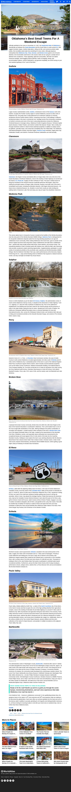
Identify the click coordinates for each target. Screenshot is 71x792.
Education (44, 1)
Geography (35, 1)
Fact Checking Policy (28, 776)
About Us (21, 776)
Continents (17, 1)
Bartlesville (39, 663)
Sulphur (42, 301)
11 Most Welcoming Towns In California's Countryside (43, 763)
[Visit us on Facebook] (5, 781)
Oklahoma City (23, 53)
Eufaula (33, 552)
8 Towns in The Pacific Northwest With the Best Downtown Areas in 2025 (26, 748)
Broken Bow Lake (55, 430)
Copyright (16, 776)
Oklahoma (56, 45)
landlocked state (46, 45)
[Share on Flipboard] (10, 710)
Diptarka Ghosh (12, 715)
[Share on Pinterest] (18, 710)
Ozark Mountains (30, 47)
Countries (26, 1)
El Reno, (11, 488)
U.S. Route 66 (19, 180)
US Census (36, 301)
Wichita (54, 360)
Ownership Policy (45, 776)
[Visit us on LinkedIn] (13, 781)
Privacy (11, 776)
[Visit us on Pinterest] (10, 781)
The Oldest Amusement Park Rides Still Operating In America (43, 748)
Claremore (12, 177)
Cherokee (30, 358)
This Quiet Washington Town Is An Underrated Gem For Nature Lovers (26, 763)
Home (2, 776)
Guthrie (32, 112)
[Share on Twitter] (15, 710)
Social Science (52, 1)
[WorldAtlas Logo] (6, 2)
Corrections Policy (37, 776)
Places (22, 715)
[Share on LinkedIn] (20, 710)
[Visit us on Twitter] (8, 781)
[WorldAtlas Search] (70, 1)
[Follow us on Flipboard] (2, 781)
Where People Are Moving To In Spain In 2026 (8, 733)
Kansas (52, 112)
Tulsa (29, 53)
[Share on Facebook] (13, 710)
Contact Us (6, 776)
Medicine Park (46, 237)
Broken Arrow (44, 53)
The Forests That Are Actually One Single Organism (43, 733)
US (57, 47)
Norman (34, 53)
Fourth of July (41, 130)
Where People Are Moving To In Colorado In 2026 (9, 763)
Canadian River (36, 490)
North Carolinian (46, 606)
